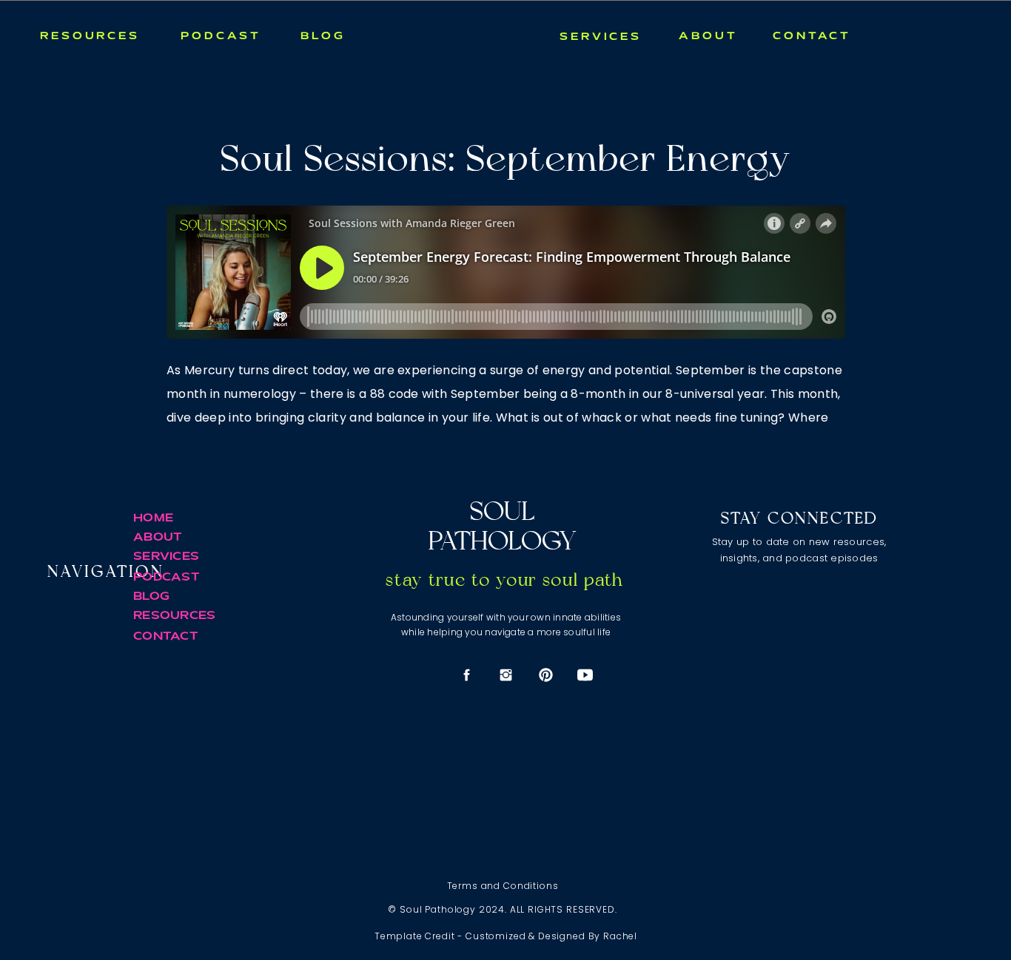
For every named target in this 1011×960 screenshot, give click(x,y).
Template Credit (414, 936)
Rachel (620, 936)
